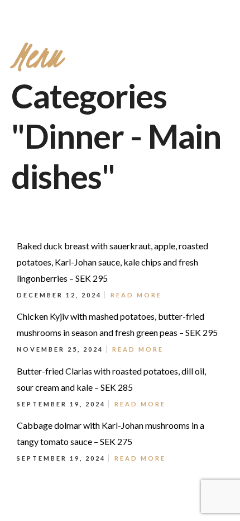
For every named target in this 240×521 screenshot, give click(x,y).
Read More (136, 295)
